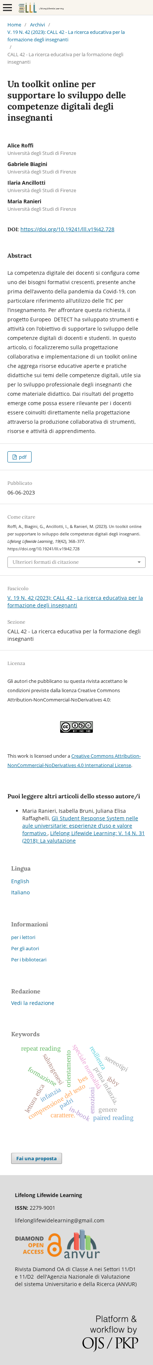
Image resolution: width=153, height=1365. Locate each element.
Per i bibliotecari (28, 959)
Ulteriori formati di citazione (46, 562)
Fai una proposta (36, 1158)
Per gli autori (25, 948)
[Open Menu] (7, 7)
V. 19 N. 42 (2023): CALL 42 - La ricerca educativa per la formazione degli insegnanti (66, 36)
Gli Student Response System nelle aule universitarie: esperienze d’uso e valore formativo (80, 826)
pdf (22, 457)
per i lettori (23, 937)
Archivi (37, 24)
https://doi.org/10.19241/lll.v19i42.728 (67, 229)
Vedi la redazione (32, 1002)
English (20, 881)
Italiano (20, 892)
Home (14, 24)
